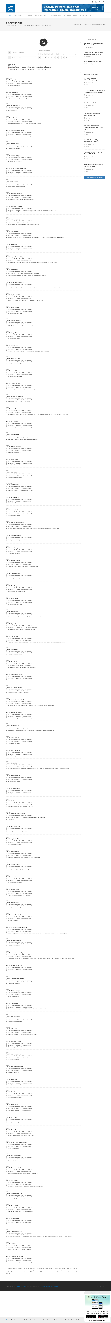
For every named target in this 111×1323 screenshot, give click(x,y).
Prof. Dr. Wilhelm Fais (12, 345)
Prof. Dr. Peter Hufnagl (12, 548)
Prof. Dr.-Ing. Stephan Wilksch (14, 1231)
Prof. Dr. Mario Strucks (12, 1092)
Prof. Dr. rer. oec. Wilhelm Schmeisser (16, 927)
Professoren (80, 24)
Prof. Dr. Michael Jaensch (13, 560)
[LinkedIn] (96, 2)
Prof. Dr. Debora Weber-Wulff (14, 1193)
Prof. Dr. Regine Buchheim (13, 219)
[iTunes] (91, 1316)
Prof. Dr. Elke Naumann (12, 801)
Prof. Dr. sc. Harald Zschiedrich (14, 1256)
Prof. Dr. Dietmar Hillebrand (13, 535)
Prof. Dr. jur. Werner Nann (13, 788)
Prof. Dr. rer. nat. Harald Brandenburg (16, 168)
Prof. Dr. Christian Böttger (13, 155)
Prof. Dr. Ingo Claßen (11, 244)
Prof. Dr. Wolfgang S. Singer (13, 1041)
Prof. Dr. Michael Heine (12, 497)
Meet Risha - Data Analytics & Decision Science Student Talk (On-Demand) (94, 127)
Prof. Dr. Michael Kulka (12, 725)
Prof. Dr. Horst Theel (11, 1117)
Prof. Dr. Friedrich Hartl (12, 434)
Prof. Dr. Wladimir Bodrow (13, 118)
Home (8, 1)
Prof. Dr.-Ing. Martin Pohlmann (14, 839)
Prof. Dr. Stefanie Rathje (12, 889)
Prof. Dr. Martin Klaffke (12, 662)
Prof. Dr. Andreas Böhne (12, 143)
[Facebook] (92, 2)
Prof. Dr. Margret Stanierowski (14, 1066)
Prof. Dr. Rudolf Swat (12, 1104)
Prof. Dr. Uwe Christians (12, 231)
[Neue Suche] (43, 42)
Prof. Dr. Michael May (12, 763)
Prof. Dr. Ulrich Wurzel (12, 1244)
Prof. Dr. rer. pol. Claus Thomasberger (16, 1142)
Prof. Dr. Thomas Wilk (12, 1206)
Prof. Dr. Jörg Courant (12, 269)
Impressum (42, 1286)
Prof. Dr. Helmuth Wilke (12, 1218)
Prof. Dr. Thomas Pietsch (13, 826)
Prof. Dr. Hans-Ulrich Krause (14, 687)
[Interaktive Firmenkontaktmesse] (73, 8)
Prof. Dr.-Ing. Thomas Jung (13, 573)
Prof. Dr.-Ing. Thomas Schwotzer (15, 978)
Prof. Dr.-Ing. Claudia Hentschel (15, 522)
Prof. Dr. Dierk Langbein (12, 737)
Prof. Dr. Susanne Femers (13, 358)
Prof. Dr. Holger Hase (12, 459)
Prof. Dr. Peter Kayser (12, 598)
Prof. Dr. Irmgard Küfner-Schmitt (15, 699)
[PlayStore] (103, 1316)
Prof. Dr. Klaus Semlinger (13, 990)
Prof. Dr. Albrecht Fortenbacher (14, 396)
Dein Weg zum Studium (91, 103)
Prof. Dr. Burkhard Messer (13, 775)
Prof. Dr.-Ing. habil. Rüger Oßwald (15, 813)
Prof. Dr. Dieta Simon (11, 1028)
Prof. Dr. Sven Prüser (11, 877)
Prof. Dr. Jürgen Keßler (12, 636)
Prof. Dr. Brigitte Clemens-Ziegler (15, 257)
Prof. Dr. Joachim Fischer (13, 383)
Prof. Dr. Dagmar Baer (12, 80)
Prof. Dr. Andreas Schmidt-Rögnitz (15, 953)
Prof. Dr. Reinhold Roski (12, 902)
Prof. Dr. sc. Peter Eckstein (13, 320)
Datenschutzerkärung (52, 1286)
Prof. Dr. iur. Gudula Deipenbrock (15, 282)
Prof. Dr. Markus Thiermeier (13, 1130)
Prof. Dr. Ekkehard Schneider (14, 965)
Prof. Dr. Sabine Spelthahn (13, 1054)
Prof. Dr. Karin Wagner (12, 1180)
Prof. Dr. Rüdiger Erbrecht (13, 333)
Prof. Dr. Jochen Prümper (13, 864)
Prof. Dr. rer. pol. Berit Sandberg (14, 915)
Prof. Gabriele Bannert (12, 92)
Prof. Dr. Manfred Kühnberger (14, 712)
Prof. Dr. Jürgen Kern (11, 624)
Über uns (15, 1)
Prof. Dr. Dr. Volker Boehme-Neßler (15, 130)
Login (28, 1)
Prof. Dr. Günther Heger (12, 484)
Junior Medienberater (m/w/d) (92, 61)
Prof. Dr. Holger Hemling (12, 510)
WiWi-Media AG (21, 1286)
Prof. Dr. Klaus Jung (11, 586)
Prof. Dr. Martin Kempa (12, 611)
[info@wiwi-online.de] (103, 2)
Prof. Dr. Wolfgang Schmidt (13, 940)
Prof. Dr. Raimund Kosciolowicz (14, 674)
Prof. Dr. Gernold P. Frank (13, 409)
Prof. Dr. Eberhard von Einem (14, 1155)
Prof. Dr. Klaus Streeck (12, 1079)
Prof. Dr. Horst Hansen (12, 421)
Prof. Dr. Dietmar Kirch (12, 649)
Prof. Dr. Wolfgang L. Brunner (14, 206)
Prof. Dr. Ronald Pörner (12, 851)
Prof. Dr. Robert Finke (12, 371)
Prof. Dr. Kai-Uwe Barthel (13, 105)
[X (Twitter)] (99, 2)
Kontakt (22, 1)
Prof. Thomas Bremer (12, 181)
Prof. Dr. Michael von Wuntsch (14, 1168)
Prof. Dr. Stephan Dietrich (13, 295)
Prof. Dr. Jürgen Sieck (12, 1003)
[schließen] (6, 1320)
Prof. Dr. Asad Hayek (11, 472)
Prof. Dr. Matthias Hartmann (13, 446)
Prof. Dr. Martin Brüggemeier (14, 193)
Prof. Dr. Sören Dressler (12, 307)
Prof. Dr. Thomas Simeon (13, 1016)
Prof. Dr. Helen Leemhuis (13, 750)
